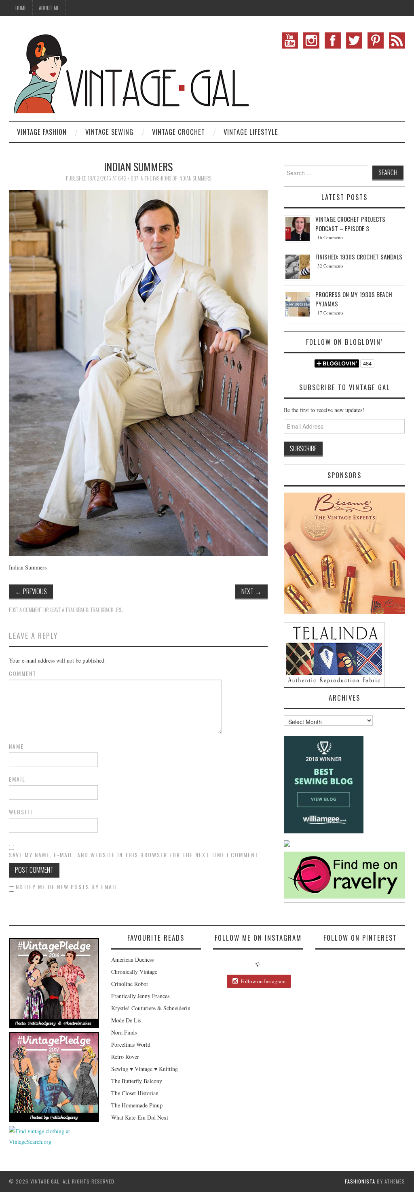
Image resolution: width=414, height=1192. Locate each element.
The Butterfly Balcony (136, 1081)
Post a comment (25, 610)
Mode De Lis (126, 1020)
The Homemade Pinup (137, 1105)
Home (20, 8)
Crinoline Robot (129, 984)
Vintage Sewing (109, 132)
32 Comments (330, 266)
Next (251, 591)
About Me (49, 8)
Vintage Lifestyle (251, 132)
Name (16, 746)
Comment (22, 673)
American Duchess (132, 959)
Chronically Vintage (134, 971)
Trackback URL (106, 610)
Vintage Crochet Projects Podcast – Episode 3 (350, 224)
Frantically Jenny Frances (140, 996)
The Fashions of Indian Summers (178, 178)
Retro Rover (125, 1056)
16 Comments (330, 237)
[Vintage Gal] (130, 72)
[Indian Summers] (138, 372)
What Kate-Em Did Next (139, 1117)
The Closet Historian (134, 1093)
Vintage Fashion (42, 132)
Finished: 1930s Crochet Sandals (358, 256)
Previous (31, 591)
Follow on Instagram (263, 981)
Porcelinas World (130, 1044)
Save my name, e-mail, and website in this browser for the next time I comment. (134, 855)
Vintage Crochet (178, 132)
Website (21, 812)
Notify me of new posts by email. (68, 886)
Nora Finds (124, 1032)
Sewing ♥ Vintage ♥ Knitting (144, 1069)
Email (17, 779)
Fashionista (360, 1181)
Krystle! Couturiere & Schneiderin (150, 1008)
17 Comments (330, 313)
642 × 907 (128, 178)
